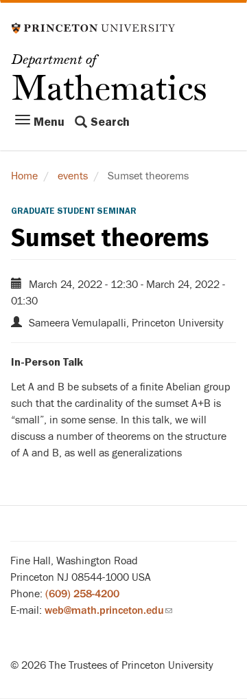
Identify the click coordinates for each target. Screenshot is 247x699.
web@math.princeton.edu (108, 610)
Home (24, 176)
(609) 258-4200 (82, 593)
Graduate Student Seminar (74, 211)
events (73, 176)
